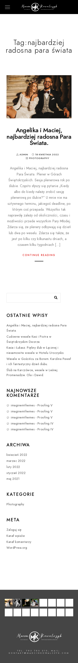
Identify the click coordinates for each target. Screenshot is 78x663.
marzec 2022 (16, 461)
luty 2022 (13, 467)
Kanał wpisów (15, 536)
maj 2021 (13, 479)
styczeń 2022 (16, 473)
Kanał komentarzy (18, 542)
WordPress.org (16, 548)
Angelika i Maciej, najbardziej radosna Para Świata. (38, 136)
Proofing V (45, 405)
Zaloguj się (14, 530)
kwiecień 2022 (16, 455)
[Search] (54, 296)
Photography (39, 158)
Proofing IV (45, 423)
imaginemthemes (22, 405)
